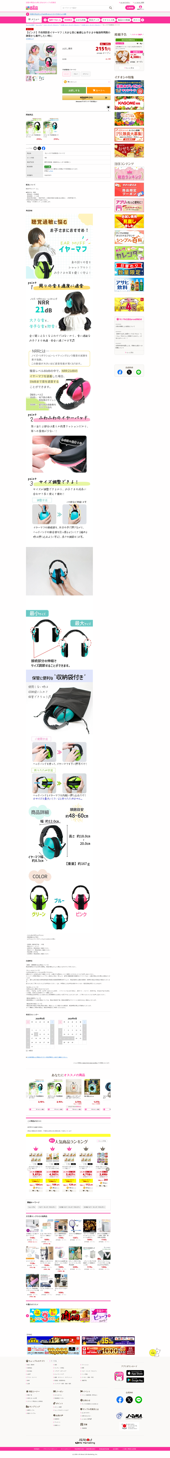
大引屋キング (30, 39)
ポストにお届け (140, 20)
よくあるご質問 (139, 2)
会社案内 (115, 1449)
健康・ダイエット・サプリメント (63, 1377)
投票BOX (57, 1419)
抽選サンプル (30, 1410)
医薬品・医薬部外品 (60, 1380)
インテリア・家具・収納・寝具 (63, 1383)
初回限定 (68, 20)
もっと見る (102, 1141)
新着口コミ (57, 1425)
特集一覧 (29, 1395)
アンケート (57, 1422)
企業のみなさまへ (86, 1415)
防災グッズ (94, 20)
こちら (51, 171)
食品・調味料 (30, 1364)
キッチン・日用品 (59, 1367)
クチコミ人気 (108, 20)
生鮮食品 (29, 1367)
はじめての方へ (125, 2)
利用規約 (36, 1449)
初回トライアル (31, 1413)
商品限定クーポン (59, 1398)
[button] (45, 19)
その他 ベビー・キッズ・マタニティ (70, 25)
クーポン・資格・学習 (87, 1377)
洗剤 (56, 1364)
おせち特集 (81, 20)
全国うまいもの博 (32, 1398)
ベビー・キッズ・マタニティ (51, 25)
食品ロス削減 (124, 20)
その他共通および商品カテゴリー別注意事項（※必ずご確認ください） (47, 1057)
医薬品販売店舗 (104, 1449)
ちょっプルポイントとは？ (62, 1410)
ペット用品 (85, 1374)
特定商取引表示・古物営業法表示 (85, 1449)
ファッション (85, 1364)
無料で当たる (55, 20)
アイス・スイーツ (32, 1377)
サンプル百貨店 (30, 25)
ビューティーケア (59, 1374)
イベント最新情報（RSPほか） (90, 1395)
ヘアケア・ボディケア (60, 1371)
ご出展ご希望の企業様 (129, 1449)
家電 (83, 1367)
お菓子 (29, 1374)
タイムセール (58, 1395)
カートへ (100, 90)
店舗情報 (84, 1428)
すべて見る (54, 1361)
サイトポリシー (66, 1449)
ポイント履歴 (58, 1407)
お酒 (28, 1383)
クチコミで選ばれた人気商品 (35, 1401)
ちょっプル (39, 25)
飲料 (28, 1380)
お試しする (74, 90)
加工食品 (29, 1371)
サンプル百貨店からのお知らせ (90, 1403)
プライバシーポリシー (50, 1449)
